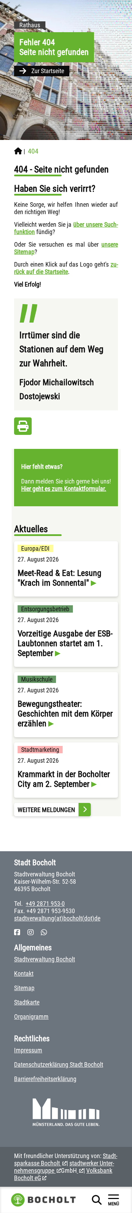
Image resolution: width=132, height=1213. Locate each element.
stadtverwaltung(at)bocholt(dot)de (57, 918)
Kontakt (23, 973)
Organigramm (31, 1016)
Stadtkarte (26, 1002)
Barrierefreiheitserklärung (45, 1078)
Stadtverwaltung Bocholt (44, 959)
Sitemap (24, 988)
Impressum (28, 1050)
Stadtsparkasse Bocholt (65, 1159)
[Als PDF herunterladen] (23, 428)
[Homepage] (18, 151)
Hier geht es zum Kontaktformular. (63, 488)
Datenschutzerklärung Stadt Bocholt (58, 1064)
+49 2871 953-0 (45, 903)
